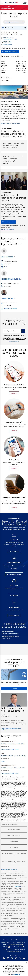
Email (5, 267)
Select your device (9, 331)
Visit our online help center (7, 229)
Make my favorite (7, 44)
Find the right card (14, 551)
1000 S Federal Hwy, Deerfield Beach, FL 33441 (13, 768)
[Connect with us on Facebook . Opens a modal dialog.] (4, 958)
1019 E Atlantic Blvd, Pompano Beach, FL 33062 (13, 756)
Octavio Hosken (7, 298)
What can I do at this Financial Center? (10, 123)
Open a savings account (8, 631)
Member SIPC (18, 886)
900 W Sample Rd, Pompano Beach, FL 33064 (12, 744)
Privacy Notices (16, 974)
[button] (2, 2)
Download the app (14, 615)
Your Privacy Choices (16, 946)
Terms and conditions (14, 341)
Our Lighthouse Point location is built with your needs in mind (14, 143)
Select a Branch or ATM (7, 8)
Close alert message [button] (25, 28)
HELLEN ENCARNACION (10, 279)
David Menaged (7, 257)
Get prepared (14, 595)
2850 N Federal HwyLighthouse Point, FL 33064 (10, 38)
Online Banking (6, 638)
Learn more (14, 393)
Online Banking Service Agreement (9, 869)
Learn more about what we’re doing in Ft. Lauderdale (11, 729)
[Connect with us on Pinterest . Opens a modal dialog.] (16, 958)
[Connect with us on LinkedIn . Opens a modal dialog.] (12, 958)
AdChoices (4, 946)
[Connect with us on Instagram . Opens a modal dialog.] (8, 958)
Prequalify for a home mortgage (10, 633)
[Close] (26, 963)
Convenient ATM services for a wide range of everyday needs (14, 156)
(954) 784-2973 (7, 42)
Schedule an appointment (9, 52)
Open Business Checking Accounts (10, 636)
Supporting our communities (12, 22)
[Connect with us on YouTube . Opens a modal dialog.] (24, 958)
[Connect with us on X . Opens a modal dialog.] (20, 958)
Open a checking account (14, 574)
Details (17, 749)
